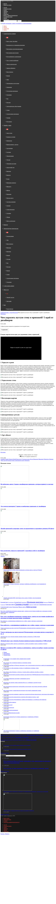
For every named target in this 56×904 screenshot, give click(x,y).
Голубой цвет (11, 602)
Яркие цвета (22, 607)
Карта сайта (6, 818)
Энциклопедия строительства (11, 228)
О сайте (5, 821)
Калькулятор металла (9, 707)
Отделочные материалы (12, 91)
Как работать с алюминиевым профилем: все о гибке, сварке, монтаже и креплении (27, 625)
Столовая (8, 213)
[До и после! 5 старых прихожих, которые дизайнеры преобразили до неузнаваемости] (12, 582)
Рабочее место (9, 198)
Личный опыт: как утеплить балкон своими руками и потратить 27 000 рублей (26, 641)
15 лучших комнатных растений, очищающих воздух (17, 678)
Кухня (7, 179)
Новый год (51, 602)
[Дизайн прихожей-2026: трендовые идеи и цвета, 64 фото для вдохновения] (12, 596)
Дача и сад (6, 289)
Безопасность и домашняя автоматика (15, 45)
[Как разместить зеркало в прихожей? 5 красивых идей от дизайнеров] (15, 547)
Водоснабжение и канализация (13, 56)
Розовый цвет (3, 604)
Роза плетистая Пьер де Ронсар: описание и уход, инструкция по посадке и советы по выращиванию (29, 665)
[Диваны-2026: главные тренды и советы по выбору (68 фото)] (18, 809)
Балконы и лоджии (10, 136)
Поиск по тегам (7, 5)
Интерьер (8, 247)
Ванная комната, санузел (12, 144)
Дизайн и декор (7, 125)
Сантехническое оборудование (13, 106)
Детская (8, 159)
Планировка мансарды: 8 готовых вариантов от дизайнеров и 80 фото (21, 716)
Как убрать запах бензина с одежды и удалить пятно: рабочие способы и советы (23, 672)
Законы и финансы (10, 68)
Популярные (7, 653)
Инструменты (9, 72)
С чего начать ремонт (9, 286)
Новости (6, 224)
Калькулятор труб (8, 705)
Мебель (8, 190)
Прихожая (8, 194)
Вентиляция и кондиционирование (14, 49)
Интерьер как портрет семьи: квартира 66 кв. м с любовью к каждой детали (22, 682)
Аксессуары (9, 133)
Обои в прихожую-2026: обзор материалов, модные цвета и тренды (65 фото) (23, 570)
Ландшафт (8, 301)
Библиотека (9, 140)
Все (7, 37)
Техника (8, 117)
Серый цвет (31, 604)
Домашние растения (11, 163)
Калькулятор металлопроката (11, 710)
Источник (3, 452)
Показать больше (5, 753)
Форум (5, 3)
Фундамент (9, 121)
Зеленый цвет (17, 602)
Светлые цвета (10, 604)
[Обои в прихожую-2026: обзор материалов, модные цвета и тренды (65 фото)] (12, 568)
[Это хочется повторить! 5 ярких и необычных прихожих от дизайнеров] (15, 503)
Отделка (8, 259)
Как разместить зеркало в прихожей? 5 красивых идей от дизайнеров (23, 550)
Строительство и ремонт (10, 33)
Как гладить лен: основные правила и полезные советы (17, 662)
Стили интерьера (10, 209)
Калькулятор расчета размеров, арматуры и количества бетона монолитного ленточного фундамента (29, 694)
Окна (7, 79)
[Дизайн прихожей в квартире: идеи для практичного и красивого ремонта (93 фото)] (15, 525)
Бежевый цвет (4, 602)
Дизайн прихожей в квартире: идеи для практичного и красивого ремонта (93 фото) (27, 528)
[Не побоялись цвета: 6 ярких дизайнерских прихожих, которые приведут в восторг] (15, 481)
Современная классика (45, 604)
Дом (7, 240)
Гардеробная (9, 148)
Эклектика (15, 607)
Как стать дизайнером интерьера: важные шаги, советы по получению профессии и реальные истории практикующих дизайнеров (27, 617)
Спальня (8, 205)
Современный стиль (6, 607)
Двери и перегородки (11, 64)
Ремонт (8, 270)
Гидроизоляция (10, 236)
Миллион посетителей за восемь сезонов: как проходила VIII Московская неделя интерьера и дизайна (29, 674)
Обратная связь (7, 819)
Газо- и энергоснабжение (12, 60)
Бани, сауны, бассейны (11, 41)
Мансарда (8, 186)
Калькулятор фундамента (10, 702)
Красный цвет (24, 602)
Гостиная (8, 152)
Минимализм (46, 602)
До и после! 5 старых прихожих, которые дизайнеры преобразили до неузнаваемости (25, 584)
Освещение (9, 87)
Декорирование (10, 156)
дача (28, 606)
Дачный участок (10, 297)
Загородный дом (10, 167)
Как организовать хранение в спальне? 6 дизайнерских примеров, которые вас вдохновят (26, 791)
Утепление (9, 282)
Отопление (9, 94)
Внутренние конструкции (12, 52)
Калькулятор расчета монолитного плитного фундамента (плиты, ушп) (21, 697)
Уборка (8, 217)
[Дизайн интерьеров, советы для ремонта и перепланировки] (16, 23)
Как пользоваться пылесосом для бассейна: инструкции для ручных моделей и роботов (25, 686)
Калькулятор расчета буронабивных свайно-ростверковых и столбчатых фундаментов (25, 699)
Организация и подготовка (12, 83)
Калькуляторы (9, 308)
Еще (5, 305)
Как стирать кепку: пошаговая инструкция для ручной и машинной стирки (22, 690)
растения (33, 607)
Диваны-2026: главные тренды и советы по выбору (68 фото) (19, 810)
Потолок (8, 102)
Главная (3, 312)
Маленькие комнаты (11, 182)
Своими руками (22, 604)
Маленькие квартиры (35, 602)
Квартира (8, 171)
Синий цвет (36, 604)
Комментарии (7, 655)
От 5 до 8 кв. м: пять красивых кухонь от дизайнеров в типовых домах (21, 668)
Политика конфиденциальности (11, 822)
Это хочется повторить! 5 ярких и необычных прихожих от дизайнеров (23, 506)
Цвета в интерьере (10, 221)
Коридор (8, 175)
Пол (7, 98)
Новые (5, 652)
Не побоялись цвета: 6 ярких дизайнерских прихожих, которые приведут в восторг (27, 484)
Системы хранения (10, 201)
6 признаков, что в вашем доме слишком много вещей (17, 658)
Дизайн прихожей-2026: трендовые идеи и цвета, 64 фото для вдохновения (22, 598)
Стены (7, 110)
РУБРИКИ (3, 755)
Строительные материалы (12, 114)
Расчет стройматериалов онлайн (12, 712)
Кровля (8, 75)
